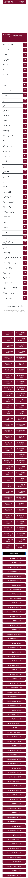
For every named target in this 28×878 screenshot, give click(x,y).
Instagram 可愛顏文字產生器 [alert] (8, 467)
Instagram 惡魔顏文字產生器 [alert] (8, 522)
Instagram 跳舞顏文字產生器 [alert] (8, 376)
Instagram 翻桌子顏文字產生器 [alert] (8, 534)
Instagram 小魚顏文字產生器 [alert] (20, 358)
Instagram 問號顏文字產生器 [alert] (8, 412)
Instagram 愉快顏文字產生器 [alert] (20, 345)
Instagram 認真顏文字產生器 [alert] (20, 534)
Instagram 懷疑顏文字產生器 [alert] (8, 491)
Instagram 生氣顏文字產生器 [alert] (20, 455)
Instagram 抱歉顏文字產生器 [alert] (20, 479)
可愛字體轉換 (6, 34)
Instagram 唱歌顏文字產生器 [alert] (20, 370)
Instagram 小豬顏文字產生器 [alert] (8, 437)
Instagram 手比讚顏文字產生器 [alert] (20, 418)
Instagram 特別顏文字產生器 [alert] (20, 467)
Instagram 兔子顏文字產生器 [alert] (8, 358)
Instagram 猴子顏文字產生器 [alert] (8, 418)
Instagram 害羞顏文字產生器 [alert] (14, 812)
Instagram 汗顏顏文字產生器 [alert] (8, 333)
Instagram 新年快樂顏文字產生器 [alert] (20, 388)
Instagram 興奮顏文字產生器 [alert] (8, 473)
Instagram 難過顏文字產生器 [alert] (8, 400)
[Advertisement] (14, 19)
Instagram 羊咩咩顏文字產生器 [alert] (20, 394)
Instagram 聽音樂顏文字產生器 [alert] (20, 431)
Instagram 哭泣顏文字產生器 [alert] (8, 352)
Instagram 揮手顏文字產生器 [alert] (8, 364)
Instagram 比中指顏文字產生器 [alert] (20, 485)
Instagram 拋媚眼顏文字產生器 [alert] (20, 339)
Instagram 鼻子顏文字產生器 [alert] (20, 540)
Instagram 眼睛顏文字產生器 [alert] (20, 473)
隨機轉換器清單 (14, 553)
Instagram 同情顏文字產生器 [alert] (20, 352)
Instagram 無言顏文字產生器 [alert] (8, 449)
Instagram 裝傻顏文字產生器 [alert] (8, 504)
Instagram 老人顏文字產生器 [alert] (8, 382)
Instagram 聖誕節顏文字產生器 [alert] (20, 461)
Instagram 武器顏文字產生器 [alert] (8, 516)
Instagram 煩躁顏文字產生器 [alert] (8, 498)
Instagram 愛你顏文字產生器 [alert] (8, 406)
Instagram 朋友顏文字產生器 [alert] (8, 431)
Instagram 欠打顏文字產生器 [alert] (20, 364)
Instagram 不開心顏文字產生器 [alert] (8, 388)
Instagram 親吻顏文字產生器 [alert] (8, 425)
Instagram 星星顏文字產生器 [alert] (20, 443)
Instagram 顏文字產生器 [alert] (20, 400)
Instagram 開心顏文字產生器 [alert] (20, 498)
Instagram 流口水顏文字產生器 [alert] (8, 485)
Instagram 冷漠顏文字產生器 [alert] (20, 528)
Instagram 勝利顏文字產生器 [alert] (20, 412)
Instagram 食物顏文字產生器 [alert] (8, 339)
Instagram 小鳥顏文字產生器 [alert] (8, 479)
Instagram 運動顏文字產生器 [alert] (8, 546)
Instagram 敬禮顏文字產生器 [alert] (20, 491)
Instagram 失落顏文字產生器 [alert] (20, 333)
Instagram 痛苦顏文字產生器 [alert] (20, 449)
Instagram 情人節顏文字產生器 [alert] (8, 370)
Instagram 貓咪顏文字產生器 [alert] (8, 540)
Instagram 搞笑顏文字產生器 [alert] (8, 510)
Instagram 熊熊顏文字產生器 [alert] (20, 522)
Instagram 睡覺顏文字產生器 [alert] (20, 425)
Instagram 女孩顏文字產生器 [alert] (8, 345)
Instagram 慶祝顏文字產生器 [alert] (20, 437)
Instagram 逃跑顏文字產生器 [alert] (20, 376)
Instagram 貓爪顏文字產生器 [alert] (20, 406)
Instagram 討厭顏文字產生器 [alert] (20, 382)
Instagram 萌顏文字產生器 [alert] (20, 504)
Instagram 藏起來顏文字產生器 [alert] (20, 546)
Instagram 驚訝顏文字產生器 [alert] (20, 516)
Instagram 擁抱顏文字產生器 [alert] (8, 528)
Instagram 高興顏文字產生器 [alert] (8, 443)
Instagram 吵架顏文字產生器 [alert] (8, 461)
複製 (25, 44)
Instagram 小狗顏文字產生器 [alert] (8, 455)
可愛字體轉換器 (8, 2)
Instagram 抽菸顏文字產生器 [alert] (20, 510)
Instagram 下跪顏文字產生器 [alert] (8, 394)
